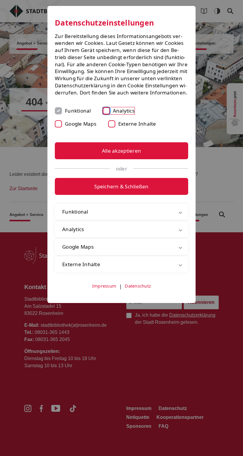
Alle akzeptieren (121, 150)
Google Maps (80, 123)
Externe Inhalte (137, 123)
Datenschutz (138, 293)
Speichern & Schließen (121, 186)
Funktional (78, 110)
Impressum (104, 293)
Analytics (124, 110)
